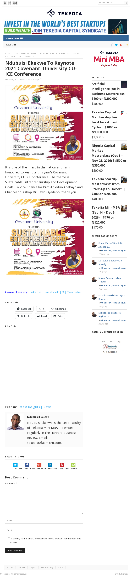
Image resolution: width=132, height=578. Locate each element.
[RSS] (126, 45)
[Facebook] (111, 45)
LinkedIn (52, 468)
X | (64, 292)
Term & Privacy (120, 573)
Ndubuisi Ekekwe (29, 79)
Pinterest (65, 468)
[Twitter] (115, 45)
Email (74, 468)
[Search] (126, 3)
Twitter (18, 468)
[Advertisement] (44, 370)
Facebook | (53, 292)
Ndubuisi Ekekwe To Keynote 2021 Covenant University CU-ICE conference (41, 68)
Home (8, 53)
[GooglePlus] (121, 45)
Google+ (41, 468)
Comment (11, 483)
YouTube (74, 292)
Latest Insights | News (25, 53)
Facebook (30, 468)
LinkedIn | (36, 292)
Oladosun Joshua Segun (113, 250)
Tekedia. (6, 573)
